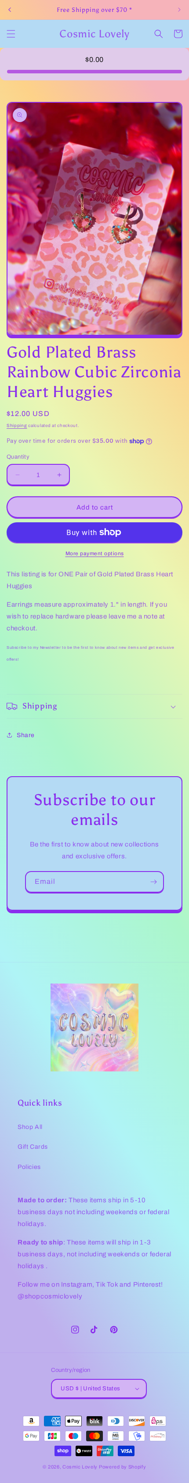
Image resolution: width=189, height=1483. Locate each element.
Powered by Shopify (122, 1466)
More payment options (94, 553)
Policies (29, 1167)
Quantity (18, 457)
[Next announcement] (179, 9)
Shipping (17, 425)
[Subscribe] (153, 882)
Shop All (30, 1127)
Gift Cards (33, 1146)
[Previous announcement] (9, 9)
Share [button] (26, 735)
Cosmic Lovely (80, 1466)
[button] (11, 33)
